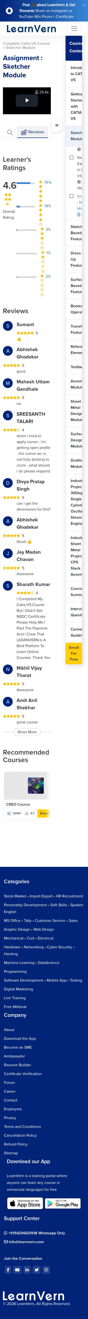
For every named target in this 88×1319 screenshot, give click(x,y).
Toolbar (76, 367)
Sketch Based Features (76, 232)
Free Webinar (15, 1006)
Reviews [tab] (35, 132)
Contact (10, 1100)
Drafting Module (76, 463)
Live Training (15, 998)
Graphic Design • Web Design (29, 929)
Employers (13, 1109)
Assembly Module (76, 384)
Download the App (20, 1038)
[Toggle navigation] (74, 29)
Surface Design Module (76, 440)
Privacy (10, 1117)
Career (9, 1091)
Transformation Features (76, 329)
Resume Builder (17, 1065)
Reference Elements (76, 349)
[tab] (10, 132)
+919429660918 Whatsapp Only (36, 1233)
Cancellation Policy (20, 1135)
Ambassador (14, 1056)
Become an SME (18, 1047)
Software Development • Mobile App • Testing (43, 980)
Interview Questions (76, 612)
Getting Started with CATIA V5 (76, 106)
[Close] (84, 5)
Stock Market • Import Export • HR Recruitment (43, 896)
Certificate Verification (23, 1073)
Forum (9, 1082)
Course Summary (76, 591)
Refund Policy (16, 1144)
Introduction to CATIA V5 (76, 73)
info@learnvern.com (26, 1241)
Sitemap (11, 1153)
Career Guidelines (76, 632)
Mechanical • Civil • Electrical (29, 938)
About (9, 1029)
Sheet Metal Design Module (76, 410)
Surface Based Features (76, 285)
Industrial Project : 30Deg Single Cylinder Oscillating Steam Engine (76, 502)
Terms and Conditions (22, 1126)
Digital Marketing (18, 989)
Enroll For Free (74, 653)
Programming (15, 971)
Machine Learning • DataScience (31, 962)
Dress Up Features (76, 259)
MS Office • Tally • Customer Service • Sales (41, 920)
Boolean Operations (76, 309)
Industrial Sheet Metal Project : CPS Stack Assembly (76, 556)
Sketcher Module (76, 135)
